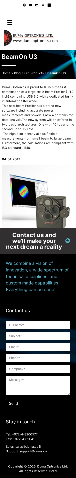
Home (6, 73)
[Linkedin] (37, 5)
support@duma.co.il (34, 451)
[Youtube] (30, 5)
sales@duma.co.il (28, 446)
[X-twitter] (43, 5)
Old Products (34, 73)
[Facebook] (24, 5)
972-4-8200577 (26, 434)
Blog (17, 73)
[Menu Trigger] (9, 22)
